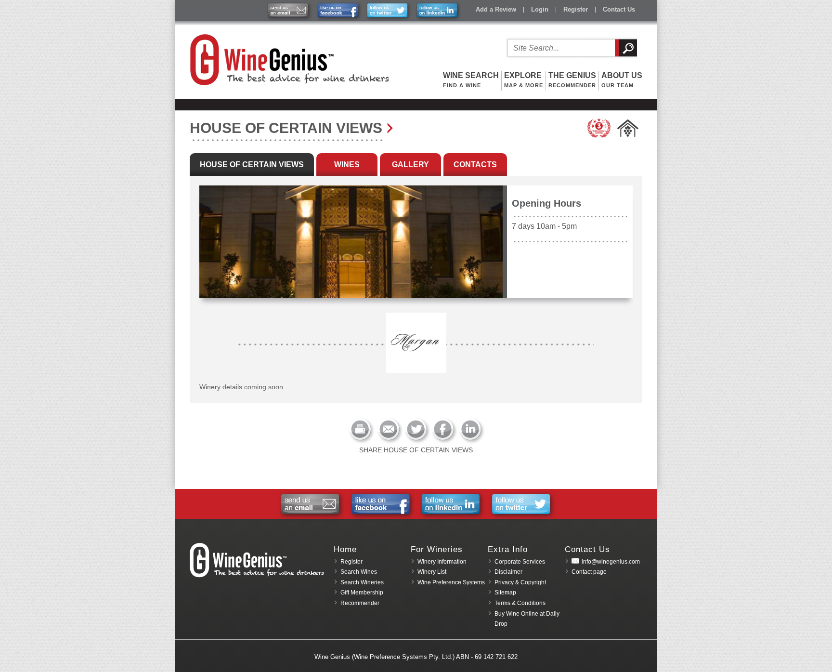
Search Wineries (362, 582)
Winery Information (442, 561)
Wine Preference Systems (451, 582)
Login (539, 9)
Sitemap (505, 592)
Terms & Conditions (520, 603)
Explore (523, 79)
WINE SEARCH (471, 79)
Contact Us (619, 9)
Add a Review (496, 9)
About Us (621, 79)
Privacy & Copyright (520, 582)
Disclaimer (508, 571)
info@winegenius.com (611, 561)
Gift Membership (361, 592)
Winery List (431, 571)
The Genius (572, 79)
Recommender (359, 603)
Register (575, 9)
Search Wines (358, 571)
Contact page (589, 571)
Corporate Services (519, 561)
